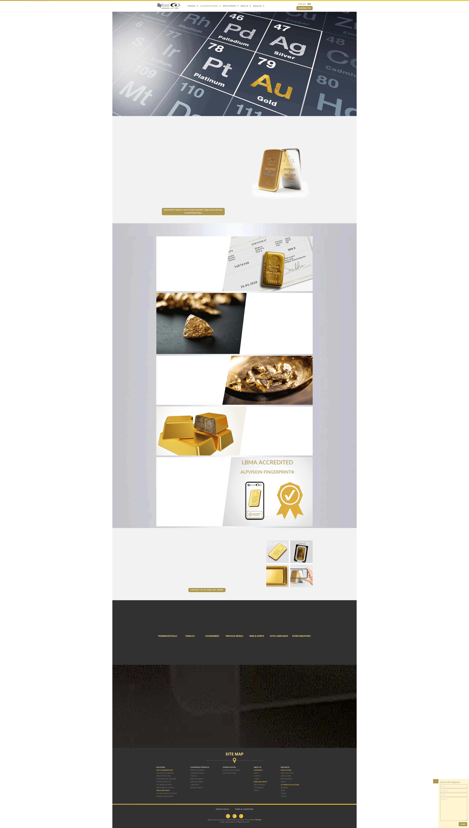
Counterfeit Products (209, 6)
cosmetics (273, 653)
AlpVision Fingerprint (169, 490)
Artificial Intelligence (231, 770)
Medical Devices (196, 788)
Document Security (164, 785)
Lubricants (194, 785)
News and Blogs (287, 773)
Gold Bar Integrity (185, 497)
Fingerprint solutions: (171, 567)
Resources (257, 6)
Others (283, 796)
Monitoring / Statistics (165, 788)
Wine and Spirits (196, 782)
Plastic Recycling (229, 773)
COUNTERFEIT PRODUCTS (199, 767)
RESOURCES (285, 767)
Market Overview (197, 770)
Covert (283, 793)
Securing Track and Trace (166, 793)
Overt (283, 791)
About (256, 773)
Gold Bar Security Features (187, 494)
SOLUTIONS (160, 767)
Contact (257, 776)
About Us (244, 6)
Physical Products (163, 782)
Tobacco (193, 776)
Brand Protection (163, 776)
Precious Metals (196, 779)
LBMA (163, 497)
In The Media (258, 788)
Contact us (304, 8)
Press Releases (259, 785)
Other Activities (229, 6)
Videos (283, 782)
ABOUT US (257, 767)
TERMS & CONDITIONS (244, 809)
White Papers (286, 776)
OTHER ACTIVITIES (229, 767)
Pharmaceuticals (197, 773)
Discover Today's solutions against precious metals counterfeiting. (193, 211)
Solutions (192, 6)
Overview (284, 788)
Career (256, 779)
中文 (309, 4)
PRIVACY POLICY (222, 809)
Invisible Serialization (164, 796)
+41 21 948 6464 (255, 820)
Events (256, 791)
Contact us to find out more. (207, 590)
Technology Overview (165, 773)
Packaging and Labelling (166, 779)
